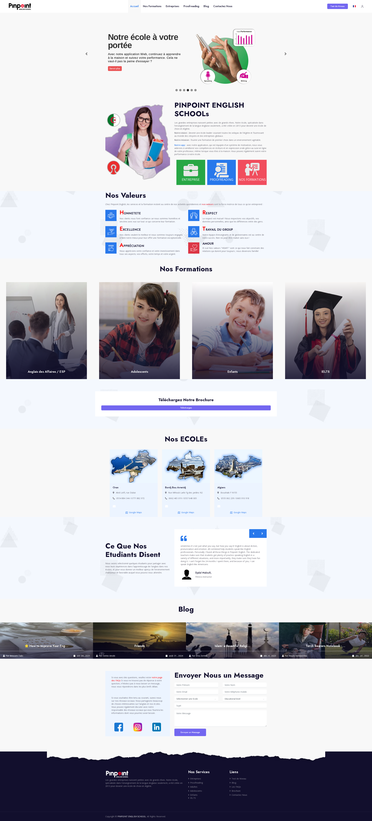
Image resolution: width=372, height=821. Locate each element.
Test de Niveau (337, 6)
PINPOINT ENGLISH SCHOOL (132, 816)
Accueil (134, 6)
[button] (117, 54)
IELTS (193, 798)
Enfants (193, 795)
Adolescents (196, 790)
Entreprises (172, 6)
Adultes (193, 786)
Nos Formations (152, 6)
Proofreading (191, 6)
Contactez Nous (222, 6)
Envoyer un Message (190, 732)
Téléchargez (186, 407)
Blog (206, 6)
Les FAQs (236, 786)
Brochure (236, 790)
